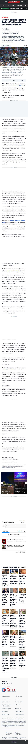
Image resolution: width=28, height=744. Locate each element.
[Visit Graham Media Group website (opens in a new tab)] (9, 733)
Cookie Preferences (19, 714)
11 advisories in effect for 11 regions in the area (17, 8)
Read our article (14, 725)
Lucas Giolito (11, 40)
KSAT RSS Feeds (18, 696)
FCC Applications (5, 714)
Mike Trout (17, 40)
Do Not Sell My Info (19, 711)
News (3, 5)
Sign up (24, 520)
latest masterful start (18, 86)
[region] (14, 536)
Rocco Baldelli (17, 37)
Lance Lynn (4, 37)
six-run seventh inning (13, 271)
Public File (17, 704)
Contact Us (17, 699)
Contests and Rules (6, 699)
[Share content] (6, 80)
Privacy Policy (5, 711)
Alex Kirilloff (11, 37)
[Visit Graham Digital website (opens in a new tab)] (18, 733)
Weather (19, 5)
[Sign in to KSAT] (25, 2)
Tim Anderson (10, 39)
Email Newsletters (6, 696)
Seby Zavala (9, 42)
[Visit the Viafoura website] (23, 552)
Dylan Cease (5, 40)
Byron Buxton (17, 39)
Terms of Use (18, 708)
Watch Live (11, 5)
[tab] (5, 531)
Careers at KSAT (18, 701)
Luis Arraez (7, 36)
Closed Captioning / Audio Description (6, 705)
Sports (5, 17)
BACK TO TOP (14, 677)
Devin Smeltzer (19, 36)
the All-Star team (7, 370)
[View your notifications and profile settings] (24, 531)
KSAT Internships (5, 701)
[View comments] (22, 80)
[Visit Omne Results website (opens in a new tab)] (14, 690)
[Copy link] (14, 80)
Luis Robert (13, 36)
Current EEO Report (6, 708)
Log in (20, 520)
